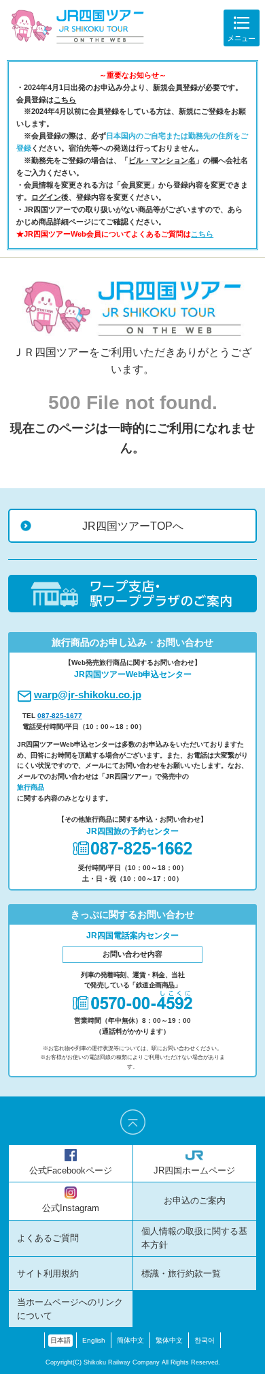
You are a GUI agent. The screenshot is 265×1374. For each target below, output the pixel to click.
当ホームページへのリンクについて (70, 1309)
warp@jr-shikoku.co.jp (87, 694)
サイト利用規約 (48, 1274)
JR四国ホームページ (194, 1171)
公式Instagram (70, 1208)
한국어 (204, 1340)
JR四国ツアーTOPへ (132, 526)
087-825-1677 (59, 715)
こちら (65, 99)
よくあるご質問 (48, 1238)
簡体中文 (130, 1340)
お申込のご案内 (195, 1201)
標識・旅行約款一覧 (181, 1274)
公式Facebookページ (70, 1171)
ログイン (46, 197)
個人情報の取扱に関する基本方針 (194, 1238)
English (93, 1340)
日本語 (60, 1340)
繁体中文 (169, 1340)
